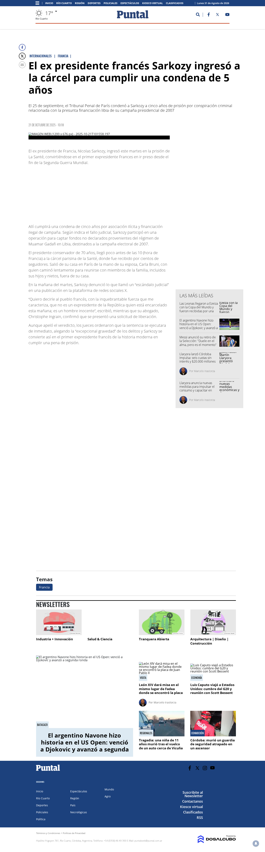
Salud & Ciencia (99, 639)
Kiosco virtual (152, 3)
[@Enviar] (22, 64)
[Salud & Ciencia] (110, 622)
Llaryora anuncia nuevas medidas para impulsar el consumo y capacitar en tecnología (197, 388)
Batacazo (42, 724)
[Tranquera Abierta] (161, 622)
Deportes (94, 3)
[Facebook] (22, 47)
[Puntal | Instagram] (205, 768)
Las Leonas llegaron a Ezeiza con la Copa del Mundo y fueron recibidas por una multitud (198, 309)
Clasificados (174, 3)
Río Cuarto (64, 3)
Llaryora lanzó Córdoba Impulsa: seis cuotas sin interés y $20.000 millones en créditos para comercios (198, 359)
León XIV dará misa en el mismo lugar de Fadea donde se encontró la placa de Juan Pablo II (161, 691)
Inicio (49, 3)
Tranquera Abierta (154, 639)
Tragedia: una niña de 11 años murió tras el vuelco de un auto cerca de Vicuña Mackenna (161, 746)
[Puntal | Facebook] (209, 15)
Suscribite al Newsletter (193, 794)
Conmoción (197, 733)
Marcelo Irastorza (204, 371)
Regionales (146, 733)
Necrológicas (78, 812)
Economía (196, 677)
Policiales (110, 3)
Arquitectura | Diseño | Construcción (209, 641)
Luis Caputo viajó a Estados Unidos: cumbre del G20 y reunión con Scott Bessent (212, 689)
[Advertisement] (139, 193)
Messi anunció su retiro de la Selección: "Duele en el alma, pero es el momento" (198, 341)
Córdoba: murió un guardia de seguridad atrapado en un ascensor (212, 744)
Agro (108, 796)
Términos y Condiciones (48, 833)
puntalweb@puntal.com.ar (148, 840)
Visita (143, 677)
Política (40, 819)
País (72, 805)
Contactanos (192, 801)
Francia (44, 587)
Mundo (109, 789)
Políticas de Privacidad (74, 833)
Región (80, 3)
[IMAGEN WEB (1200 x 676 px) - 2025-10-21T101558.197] (99, 135)
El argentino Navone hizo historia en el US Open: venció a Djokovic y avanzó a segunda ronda (198, 326)
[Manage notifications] (256, 843)
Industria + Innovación (54, 639)
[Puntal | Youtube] (227, 15)
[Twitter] (22, 56)
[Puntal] (48, 771)
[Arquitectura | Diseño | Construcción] (213, 622)
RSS (200, 817)
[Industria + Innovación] (59, 622)
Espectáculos (129, 3)
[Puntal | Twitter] (217, 15)
